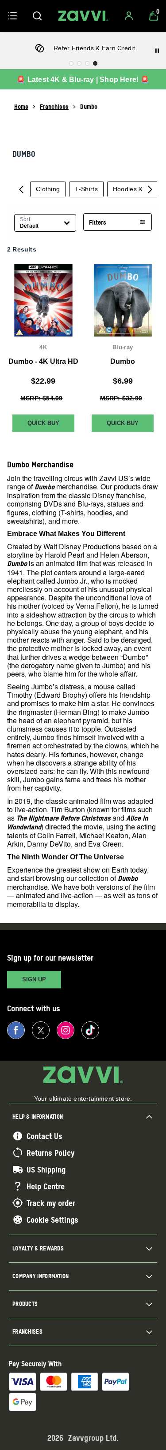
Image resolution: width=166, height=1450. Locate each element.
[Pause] (157, 51)
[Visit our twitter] (41, 1030)
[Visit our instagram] (65, 1030)
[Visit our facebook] (16, 1030)
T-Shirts (86, 188)
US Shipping (46, 1169)
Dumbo (122, 361)
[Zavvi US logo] (83, 16)
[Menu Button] (12, 16)
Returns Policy (50, 1153)
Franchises (54, 106)
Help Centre (46, 1186)
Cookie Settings (52, 1219)
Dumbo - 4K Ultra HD (43, 361)
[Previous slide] (21, 188)
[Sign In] (129, 16)
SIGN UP (34, 979)
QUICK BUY (43, 423)
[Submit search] (37, 16)
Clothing (48, 188)
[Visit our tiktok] (90, 1030)
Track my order (51, 1203)
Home (21, 106)
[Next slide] (150, 188)
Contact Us (44, 1136)
